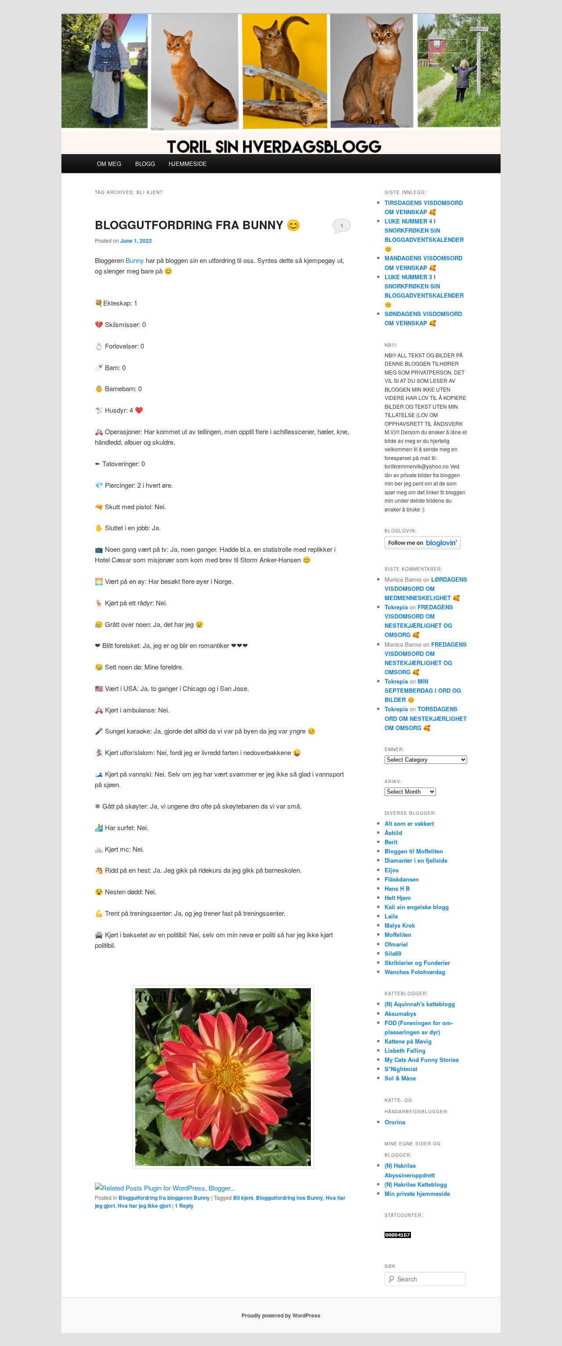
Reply (184, 1205)
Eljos (392, 870)
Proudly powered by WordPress (281, 1315)
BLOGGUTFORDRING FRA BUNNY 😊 (197, 224)
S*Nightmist (401, 1069)
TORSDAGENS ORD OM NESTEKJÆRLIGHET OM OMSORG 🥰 (426, 718)
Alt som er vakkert (409, 823)
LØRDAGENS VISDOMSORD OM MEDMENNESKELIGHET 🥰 (426, 588)
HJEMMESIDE (188, 163)
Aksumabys (400, 1013)
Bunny (135, 260)
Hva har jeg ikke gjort (144, 1205)
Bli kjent (243, 1198)
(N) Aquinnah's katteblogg (420, 1004)
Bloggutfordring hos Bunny (289, 1198)
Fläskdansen (402, 879)
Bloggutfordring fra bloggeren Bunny (164, 1198)
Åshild (393, 832)
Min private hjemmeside (417, 1193)
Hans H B (397, 888)
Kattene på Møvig (408, 1041)
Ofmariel (396, 944)
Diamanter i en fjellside (416, 860)
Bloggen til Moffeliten (414, 851)
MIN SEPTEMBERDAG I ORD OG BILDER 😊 (423, 690)
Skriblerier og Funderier (417, 962)
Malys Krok (400, 925)
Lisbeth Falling (405, 1050)
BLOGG (145, 163)
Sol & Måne (400, 1078)
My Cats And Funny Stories (422, 1059)
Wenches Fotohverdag (415, 972)
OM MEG (109, 163)
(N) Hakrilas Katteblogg (416, 1184)
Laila (391, 916)
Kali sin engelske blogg (417, 907)
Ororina (395, 1122)
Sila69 (393, 953)
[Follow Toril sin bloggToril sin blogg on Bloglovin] (423, 547)
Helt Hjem (398, 897)
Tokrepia (396, 607)
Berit (391, 842)
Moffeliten (398, 934)
